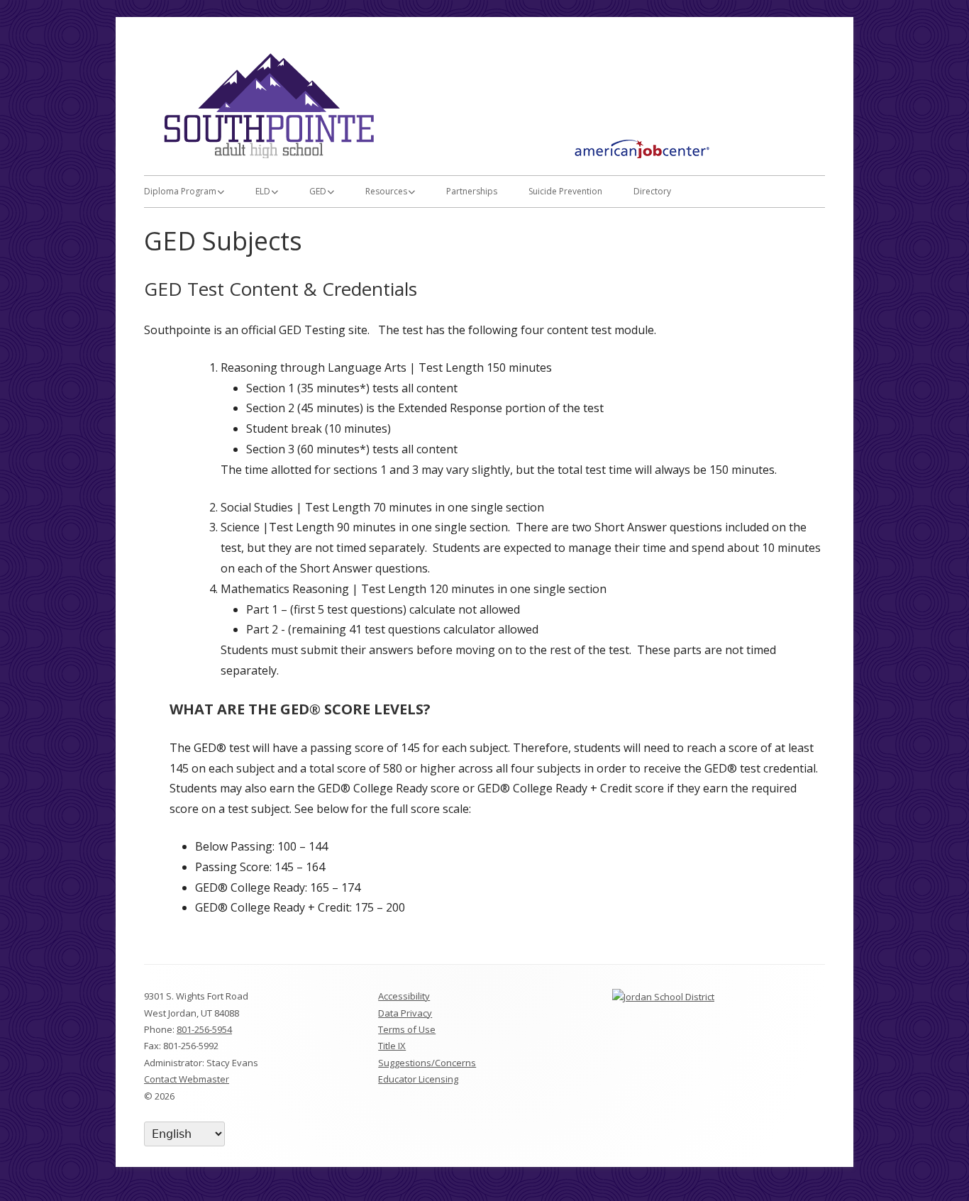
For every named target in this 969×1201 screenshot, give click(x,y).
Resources (386, 191)
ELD (262, 191)
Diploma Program (180, 191)
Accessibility (404, 996)
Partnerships (471, 191)
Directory (652, 191)
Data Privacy (405, 1013)
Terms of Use (407, 1029)
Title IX (392, 1045)
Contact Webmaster (186, 1079)
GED (317, 191)
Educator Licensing (418, 1079)
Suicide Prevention (565, 191)
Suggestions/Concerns (427, 1062)
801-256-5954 (204, 1029)
